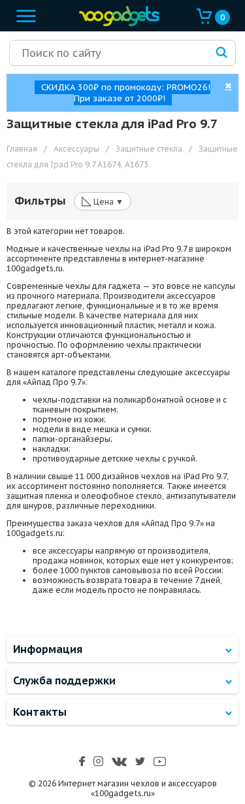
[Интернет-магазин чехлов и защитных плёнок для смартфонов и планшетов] (116, 23)
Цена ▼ (102, 201)
